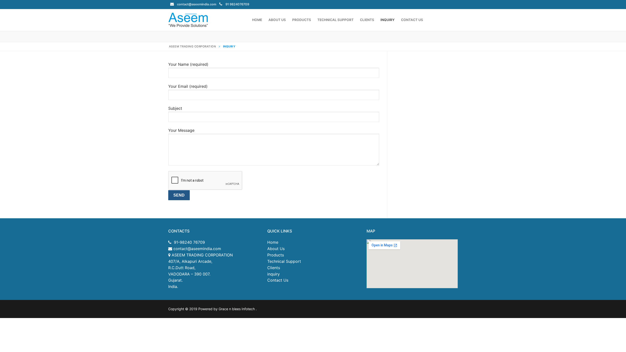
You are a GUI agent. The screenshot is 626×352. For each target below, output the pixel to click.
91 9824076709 (237, 4)
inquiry (273, 274)
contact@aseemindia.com (196, 4)
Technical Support (284, 261)
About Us (276, 248)
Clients (273, 267)
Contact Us (277, 280)
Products (275, 255)
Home (272, 242)
